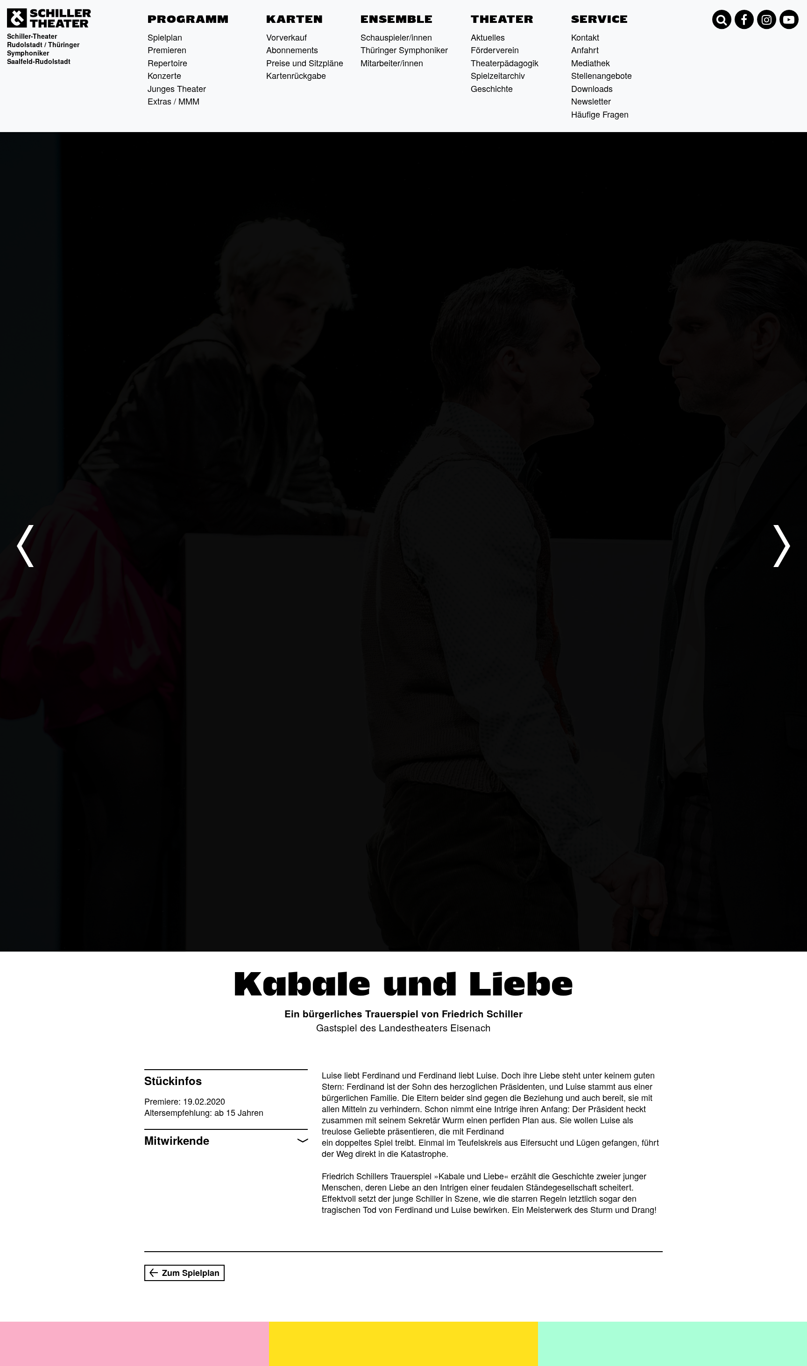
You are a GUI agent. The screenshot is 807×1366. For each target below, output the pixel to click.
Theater (502, 19)
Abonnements (292, 49)
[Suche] (721, 19)
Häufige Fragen (600, 114)
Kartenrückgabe (296, 75)
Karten (294, 19)
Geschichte (492, 88)
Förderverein (495, 49)
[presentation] (25, 546)
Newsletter (591, 101)
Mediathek (590, 62)
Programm (188, 19)
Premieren (167, 49)
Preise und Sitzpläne (304, 62)
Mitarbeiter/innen (392, 62)
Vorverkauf (286, 37)
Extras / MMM (173, 101)
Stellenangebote (601, 75)
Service (599, 19)
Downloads (592, 88)
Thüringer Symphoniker (404, 49)
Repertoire (167, 62)
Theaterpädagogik (504, 62)
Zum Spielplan (190, 1273)
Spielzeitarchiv (498, 75)
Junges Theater (177, 88)
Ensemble (397, 19)
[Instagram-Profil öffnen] (766, 19)
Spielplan (165, 37)
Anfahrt (585, 49)
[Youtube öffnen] (789, 19)
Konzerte (164, 75)
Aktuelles (488, 37)
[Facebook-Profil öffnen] (744, 19)
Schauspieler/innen (396, 37)
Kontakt (585, 37)
